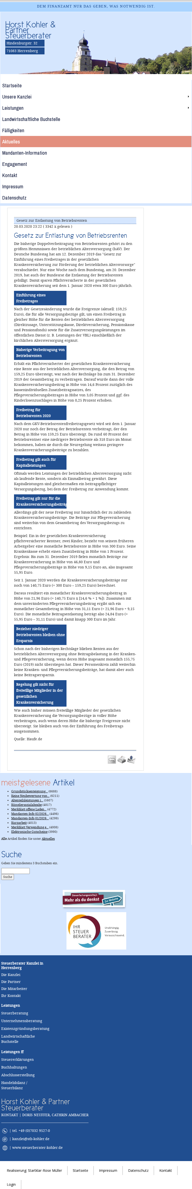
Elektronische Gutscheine (29, 832)
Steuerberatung (14, 1013)
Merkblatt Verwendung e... (29, 827)
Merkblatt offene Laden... (28, 809)
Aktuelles (48, 839)
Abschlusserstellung (18, 1075)
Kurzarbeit (19, 823)
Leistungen (10, 1052)
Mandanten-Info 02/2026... (30, 814)
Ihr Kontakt (11, 995)
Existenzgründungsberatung (25, 1028)
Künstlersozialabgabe (26, 805)
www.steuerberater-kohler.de (37, 1147)
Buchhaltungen (14, 1067)
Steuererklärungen (17, 1059)
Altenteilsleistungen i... (27, 800)
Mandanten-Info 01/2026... (30, 818)
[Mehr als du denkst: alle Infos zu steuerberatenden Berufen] (96, 898)
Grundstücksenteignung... (29, 791)
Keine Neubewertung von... (30, 796)
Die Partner (11, 981)
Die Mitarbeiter (14, 988)
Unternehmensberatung (21, 1021)
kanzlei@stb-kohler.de (31, 1139)
